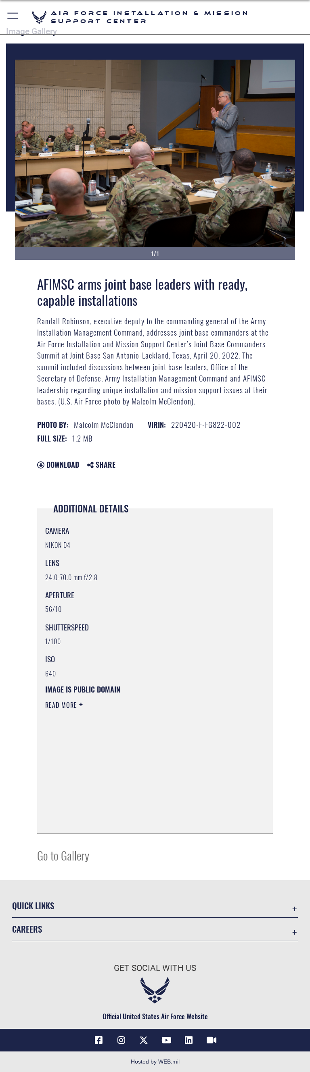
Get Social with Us (155, 968)
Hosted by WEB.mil (155, 1061)
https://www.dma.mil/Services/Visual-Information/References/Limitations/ (140, 767)
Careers (27, 929)
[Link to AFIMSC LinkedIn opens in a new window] (189, 1040)
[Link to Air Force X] (144, 1040)
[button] (13, 17)
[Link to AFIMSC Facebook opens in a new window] (98, 1040)
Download (61, 464)
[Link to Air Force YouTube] (166, 1040)
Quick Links (33, 905)
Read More (62, 705)
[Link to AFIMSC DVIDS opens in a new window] (211, 1040)
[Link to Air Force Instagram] (121, 1040)
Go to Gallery (63, 855)
